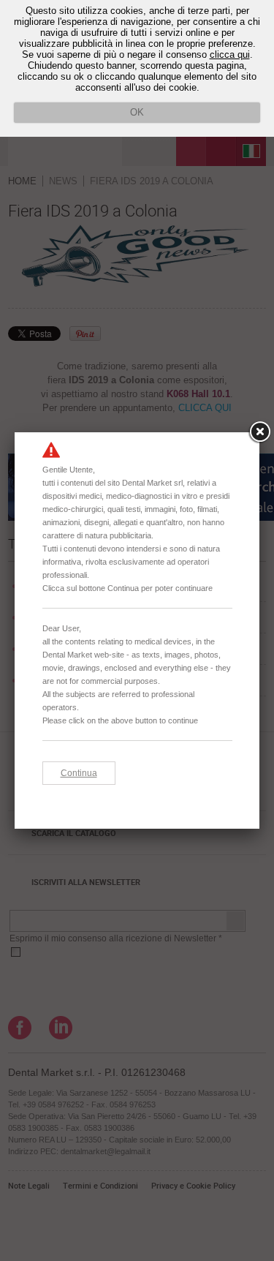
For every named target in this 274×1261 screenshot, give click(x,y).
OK (137, 112)
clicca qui (230, 54)
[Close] (259, 432)
